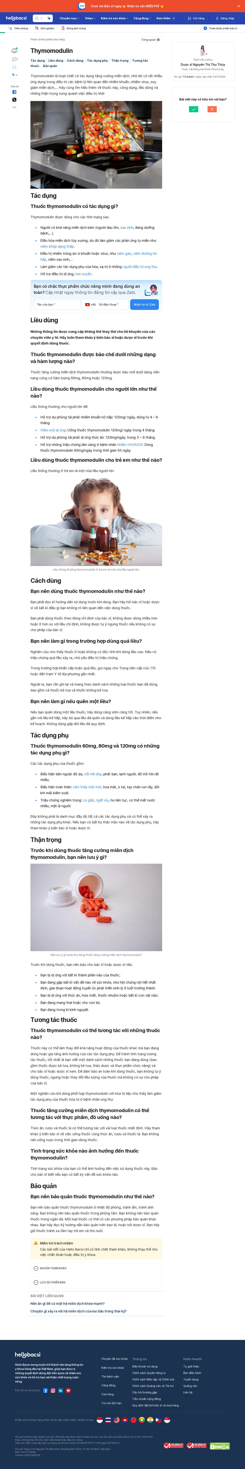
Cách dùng (75, 60)
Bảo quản (50, 66)
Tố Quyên (188, 76)
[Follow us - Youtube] (68, 1390)
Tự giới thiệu (191, 1366)
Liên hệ (187, 1392)
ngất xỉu (102, 800)
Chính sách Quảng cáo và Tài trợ (152, 1385)
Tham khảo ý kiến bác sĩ (223, 28)
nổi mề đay (92, 774)
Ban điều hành (192, 1372)
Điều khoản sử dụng (145, 1366)
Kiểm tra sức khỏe (112, 1367)
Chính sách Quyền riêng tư (149, 1372)
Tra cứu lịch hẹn (111, 1403)
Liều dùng (55, 60)
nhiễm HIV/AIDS (130, 445)
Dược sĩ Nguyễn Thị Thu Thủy (203, 64)
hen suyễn (83, 274)
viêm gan (124, 253)
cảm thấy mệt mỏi (87, 787)
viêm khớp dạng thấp (57, 246)
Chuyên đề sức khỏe (114, 1358)
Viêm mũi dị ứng (53, 430)
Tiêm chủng (21, 28)
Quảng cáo (190, 1385)
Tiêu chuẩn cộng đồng (146, 1398)
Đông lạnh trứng (76, 28)
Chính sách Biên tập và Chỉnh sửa (153, 1379)
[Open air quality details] (14, 50)
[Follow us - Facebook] (45, 1390)
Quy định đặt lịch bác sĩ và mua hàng (155, 1405)
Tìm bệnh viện (110, 1376)
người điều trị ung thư (140, 267)
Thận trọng (119, 60)
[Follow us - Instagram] (53, 1390)
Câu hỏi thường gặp (144, 1392)
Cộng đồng (108, 1385)
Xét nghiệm (47, 28)
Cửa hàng (107, 1394)
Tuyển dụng (190, 1379)
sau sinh (126, 228)
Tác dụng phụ (97, 60)
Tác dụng (37, 60)
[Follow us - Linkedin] (60, 1390)
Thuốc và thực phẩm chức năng (47, 39)
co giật (88, 800)
